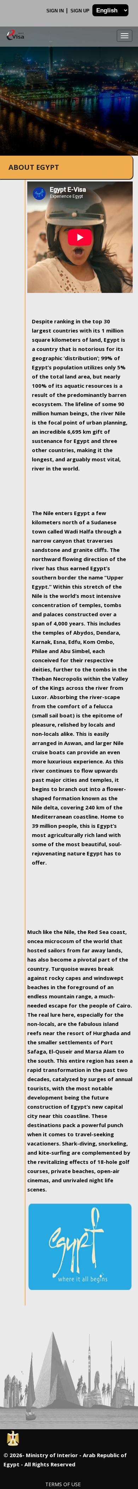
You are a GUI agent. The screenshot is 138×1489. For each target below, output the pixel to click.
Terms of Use (63, 1484)
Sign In (55, 10)
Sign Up (80, 10)
